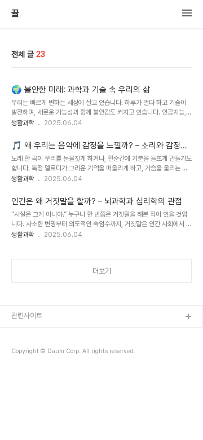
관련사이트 (26, 315)
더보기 (101, 271)
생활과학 (22, 123)
